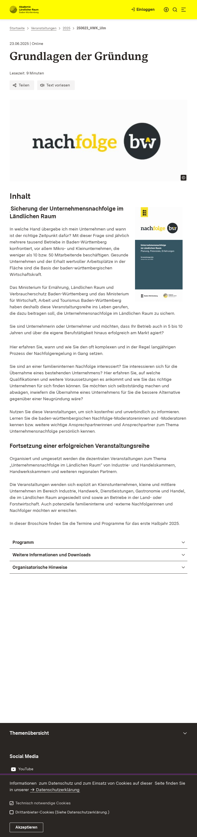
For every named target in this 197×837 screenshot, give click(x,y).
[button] (22, 85)
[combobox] (166, 9)
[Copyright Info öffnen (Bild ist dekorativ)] (183, 178)
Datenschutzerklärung (58, 789)
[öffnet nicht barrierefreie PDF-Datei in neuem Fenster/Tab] (10, 208)
